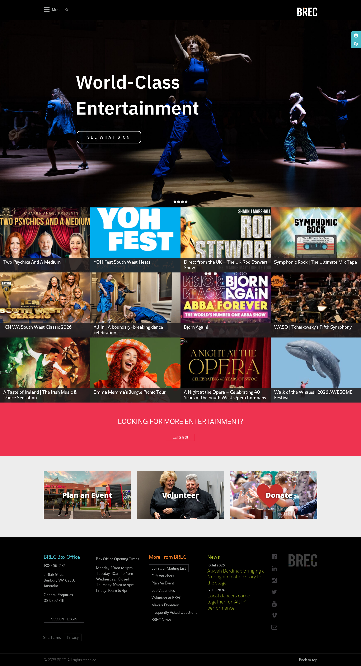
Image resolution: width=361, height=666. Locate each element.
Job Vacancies (163, 590)
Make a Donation (165, 605)
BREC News (161, 619)
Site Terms (52, 637)
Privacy (73, 637)
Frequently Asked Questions (174, 612)
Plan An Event (162, 583)
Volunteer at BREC (166, 598)
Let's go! (180, 437)
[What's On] (356, 44)
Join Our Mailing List (169, 568)
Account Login (64, 619)
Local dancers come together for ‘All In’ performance (228, 602)
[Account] (356, 35)
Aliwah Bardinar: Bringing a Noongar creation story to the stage (235, 577)
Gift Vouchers (162, 576)
